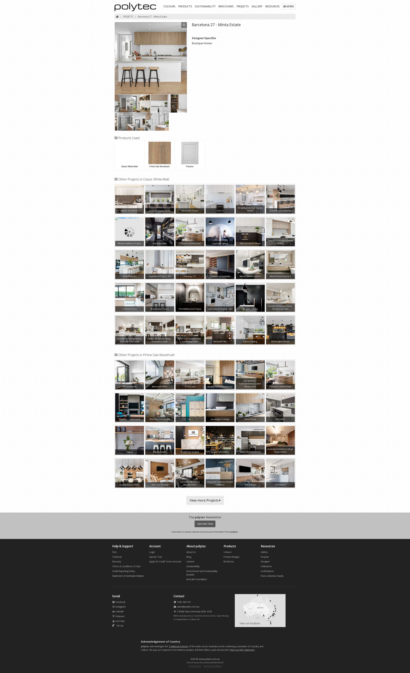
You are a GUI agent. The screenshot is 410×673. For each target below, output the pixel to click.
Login (152, 552)
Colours (228, 552)
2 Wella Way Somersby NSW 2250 (194, 611)
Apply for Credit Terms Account (165, 561)
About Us (191, 552)
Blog (188, 556)
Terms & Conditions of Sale (126, 566)
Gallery (264, 552)
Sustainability (193, 566)
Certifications (267, 571)
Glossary (116, 561)
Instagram (120, 606)
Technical (117, 556)
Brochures (229, 561)
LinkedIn (119, 611)
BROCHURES (226, 6)
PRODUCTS (185, 6)
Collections (266, 566)
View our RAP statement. (242, 649)
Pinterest (119, 616)
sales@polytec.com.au (187, 606)
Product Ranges (231, 556)
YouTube (120, 621)
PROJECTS (243, 6)
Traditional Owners (178, 646)
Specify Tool (155, 556)
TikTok (118, 625)
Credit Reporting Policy (123, 571)
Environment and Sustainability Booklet (201, 573)
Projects (265, 556)
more (290, 6)
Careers (190, 561)
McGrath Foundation (196, 579)
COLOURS (169, 6)
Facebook (120, 602)
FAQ (114, 552)
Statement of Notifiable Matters (128, 575)
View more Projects (204, 500)
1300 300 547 (183, 602)
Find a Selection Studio (272, 575)
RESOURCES (272, 6)
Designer (265, 561)
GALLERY (257, 6)
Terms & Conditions (212, 666)
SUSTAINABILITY (205, 6)
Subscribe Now (205, 523)
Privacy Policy (195, 666)
